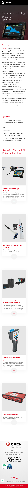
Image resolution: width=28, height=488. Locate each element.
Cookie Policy (13, 481)
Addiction (16, 486)
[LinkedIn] (14, 478)
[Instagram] (11, 478)
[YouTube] (17, 478)
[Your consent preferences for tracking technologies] (2, 480)
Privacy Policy (6, 481)
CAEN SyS (4, 48)
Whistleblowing (21, 481)
